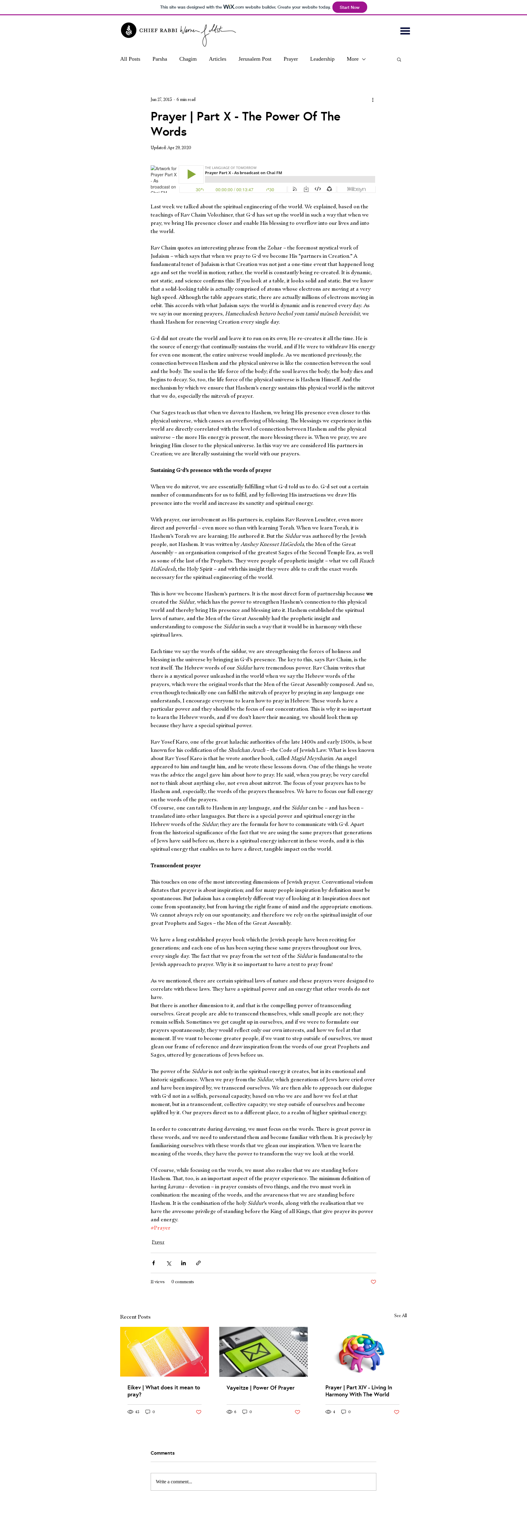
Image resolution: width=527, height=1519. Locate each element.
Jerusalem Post (254, 59)
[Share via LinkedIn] (183, 1263)
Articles (217, 59)
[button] (405, 31)
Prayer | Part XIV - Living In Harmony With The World (358, 1391)
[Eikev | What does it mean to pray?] (164, 1352)
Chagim (188, 59)
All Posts (130, 59)
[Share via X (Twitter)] (168, 1263)
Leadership (322, 59)
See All (400, 1315)
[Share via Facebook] (153, 1263)
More (353, 59)
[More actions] (372, 99)
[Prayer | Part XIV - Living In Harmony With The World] (362, 1352)
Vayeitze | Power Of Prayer (261, 1387)
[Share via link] (198, 1263)
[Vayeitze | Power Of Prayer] (263, 1352)
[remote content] (263, 179)
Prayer (291, 59)
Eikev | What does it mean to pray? (163, 1391)
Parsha (159, 59)
